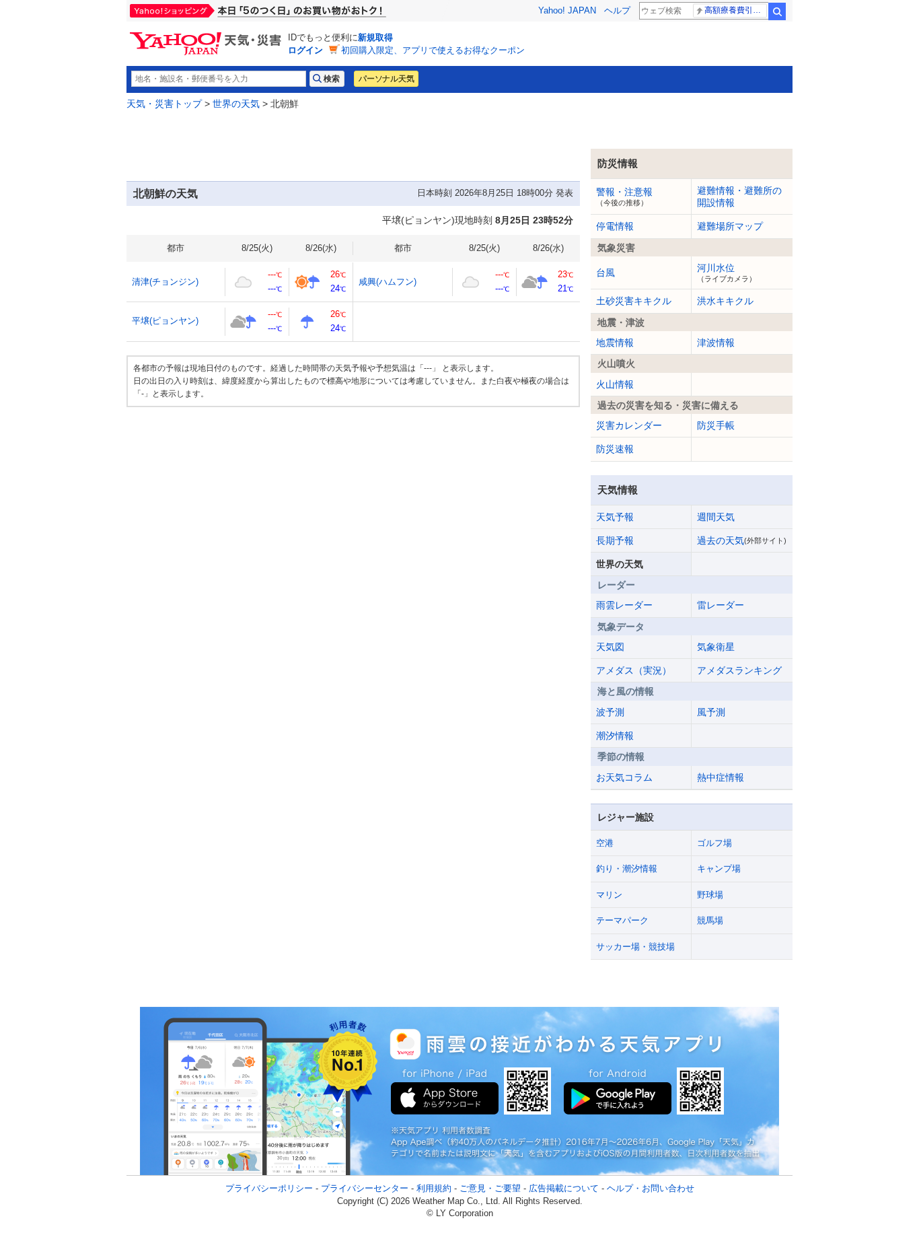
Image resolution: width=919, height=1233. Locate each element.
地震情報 (615, 342)
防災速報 (615, 449)
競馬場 (710, 920)
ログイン (305, 50)
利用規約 (433, 1188)
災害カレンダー (629, 425)
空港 (605, 843)
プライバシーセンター (364, 1188)
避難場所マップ (730, 226)
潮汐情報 (615, 735)
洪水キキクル (725, 300)
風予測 (711, 712)
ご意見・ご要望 (490, 1188)
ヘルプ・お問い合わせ (650, 1188)
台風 (605, 272)
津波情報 (716, 342)
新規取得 (375, 37)
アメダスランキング (739, 670)
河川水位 (726, 272)
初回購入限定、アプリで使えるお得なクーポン (433, 50)
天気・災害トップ (164, 103)
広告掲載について (564, 1188)
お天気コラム (624, 777)
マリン (609, 895)
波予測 (610, 712)
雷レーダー (720, 605)
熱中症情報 (720, 777)
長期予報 (615, 540)
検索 (777, 11)
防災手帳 (716, 425)
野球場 (710, 895)
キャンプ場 (719, 869)
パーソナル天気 (386, 78)
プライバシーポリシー (269, 1188)
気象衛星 (716, 646)
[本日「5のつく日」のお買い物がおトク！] (287, 11)
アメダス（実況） (633, 670)
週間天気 (716, 517)
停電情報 (615, 226)
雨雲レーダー (624, 605)
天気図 (610, 646)
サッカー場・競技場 (635, 947)
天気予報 (615, 517)
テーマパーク (622, 920)
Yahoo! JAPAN (567, 10)
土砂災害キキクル (633, 300)
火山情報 (615, 384)
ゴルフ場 (714, 843)
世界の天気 (236, 103)
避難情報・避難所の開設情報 (739, 196)
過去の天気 (741, 540)
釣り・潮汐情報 (626, 869)
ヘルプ (617, 10)
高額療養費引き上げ (735, 10)
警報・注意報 (624, 196)
